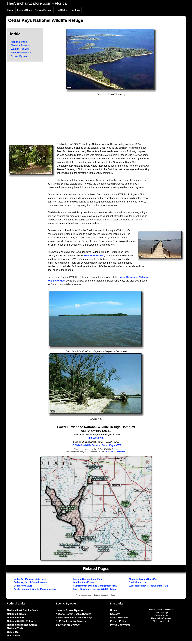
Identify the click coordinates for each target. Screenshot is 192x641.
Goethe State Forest (83, 582)
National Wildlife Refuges (21, 621)
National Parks (19, 42)
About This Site (119, 617)
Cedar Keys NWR (23, 585)
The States (61, 10)
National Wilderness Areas (22, 624)
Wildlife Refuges (20, 49)
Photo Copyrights (120, 624)
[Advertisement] (96, 120)
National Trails (15, 628)
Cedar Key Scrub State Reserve (30, 582)
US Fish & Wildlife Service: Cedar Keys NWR (96, 445)
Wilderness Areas (21, 52)
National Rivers (15, 617)
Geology (75, 10)
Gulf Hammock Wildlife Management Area (95, 585)
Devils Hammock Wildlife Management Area (36, 589)
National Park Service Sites (22, 610)
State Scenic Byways (68, 624)
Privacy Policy (118, 621)
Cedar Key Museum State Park (30, 579)
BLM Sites (13, 632)
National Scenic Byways (69, 610)
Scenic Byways (43, 10)
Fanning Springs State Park (87, 579)
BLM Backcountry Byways (71, 621)
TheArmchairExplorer (161, 618)
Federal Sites (24, 10)
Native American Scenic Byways (74, 617)
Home (10, 10)
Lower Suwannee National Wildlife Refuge (95, 589)
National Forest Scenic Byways (73, 614)
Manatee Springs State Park (143, 579)
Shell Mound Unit (93, 255)
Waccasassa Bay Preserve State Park (148, 585)
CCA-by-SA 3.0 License (115, 452)
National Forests (20, 45)
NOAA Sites (13, 635)
